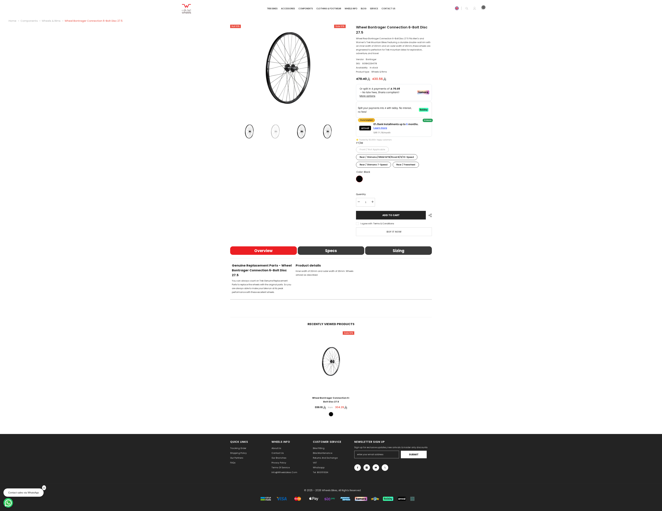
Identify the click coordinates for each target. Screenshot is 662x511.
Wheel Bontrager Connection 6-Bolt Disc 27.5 (94, 21)
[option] (288, 68)
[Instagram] (366, 467)
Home (12, 21)
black (331, 414)
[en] (456, 8)
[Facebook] (357, 467)
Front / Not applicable (372, 149)
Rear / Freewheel (406, 164)
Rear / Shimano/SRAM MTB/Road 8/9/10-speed (386, 156)
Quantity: (361, 194)
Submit (414, 454)
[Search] (466, 8)
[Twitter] (385, 467)
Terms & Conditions (383, 223)
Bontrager (371, 59)
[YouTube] (376, 467)
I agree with (366, 223)
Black (359, 179)
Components (29, 21)
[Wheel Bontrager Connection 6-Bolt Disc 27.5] (331, 361)
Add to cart (391, 215)
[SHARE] (429, 215)
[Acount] (474, 8)
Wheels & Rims (51, 21)
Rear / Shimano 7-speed (373, 164)
